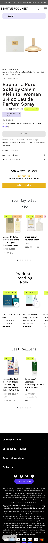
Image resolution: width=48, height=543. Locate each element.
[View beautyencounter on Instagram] (15, 476)
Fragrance (12, 69)
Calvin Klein (10, 78)
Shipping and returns (11, 159)
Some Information (13, 458)
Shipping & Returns (14, 448)
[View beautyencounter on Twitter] (27, 476)
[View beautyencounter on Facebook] (21, 476)
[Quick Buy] (16, 304)
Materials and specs (10, 155)
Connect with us (11, 439)
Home (4, 69)
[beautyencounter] (15, 8)
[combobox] (24, 16)
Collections (9, 467)
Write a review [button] (24, 185)
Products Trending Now (24, 278)
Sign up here (41, 2)
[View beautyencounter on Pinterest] (32, 476)
